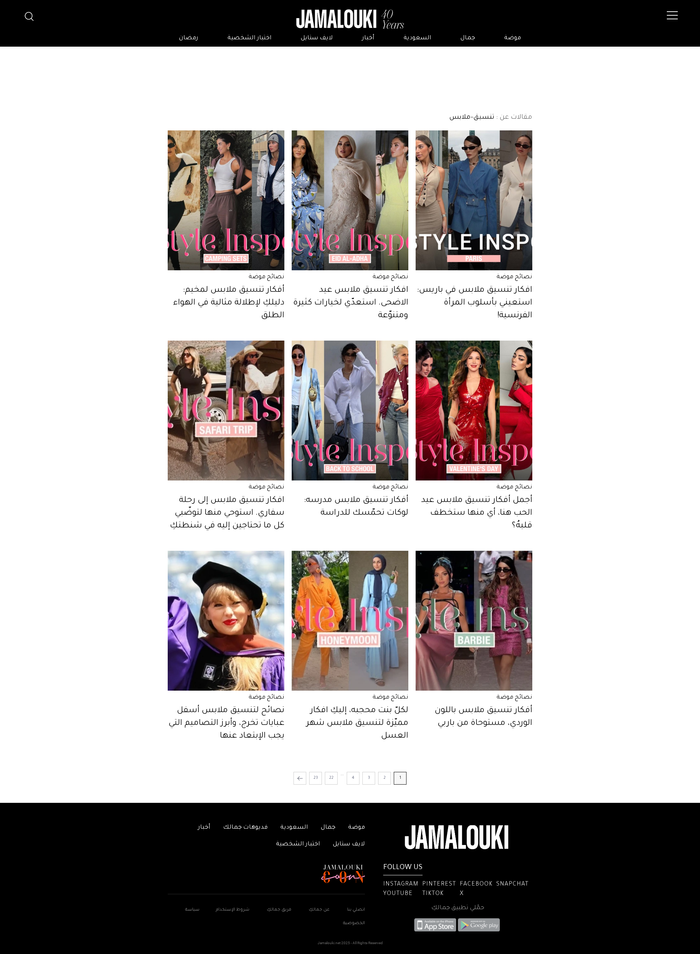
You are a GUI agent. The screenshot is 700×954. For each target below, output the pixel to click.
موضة (512, 38)
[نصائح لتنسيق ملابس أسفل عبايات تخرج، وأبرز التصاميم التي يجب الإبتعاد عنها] (226, 621)
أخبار (368, 38)
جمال (467, 38)
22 (331, 778)
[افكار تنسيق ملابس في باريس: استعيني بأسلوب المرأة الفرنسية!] (474, 200)
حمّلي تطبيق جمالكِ (457, 908)
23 (316, 778)
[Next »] (299, 778)
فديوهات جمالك (245, 827)
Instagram (401, 884)
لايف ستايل (317, 38)
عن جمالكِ (319, 910)
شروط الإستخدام (232, 910)
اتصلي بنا (356, 910)
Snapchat (512, 884)
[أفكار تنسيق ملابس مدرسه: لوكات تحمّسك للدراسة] (350, 410)
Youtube (398, 894)
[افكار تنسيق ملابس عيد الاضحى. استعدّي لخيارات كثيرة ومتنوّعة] (350, 200)
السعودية (417, 38)
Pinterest (439, 884)
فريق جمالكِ (279, 910)
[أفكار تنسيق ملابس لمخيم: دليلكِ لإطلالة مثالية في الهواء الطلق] (226, 200)
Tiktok (433, 894)
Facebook (476, 884)
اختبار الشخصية (250, 38)
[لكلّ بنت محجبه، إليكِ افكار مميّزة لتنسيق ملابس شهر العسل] (350, 621)
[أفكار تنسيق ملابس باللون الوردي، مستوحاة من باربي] (474, 621)
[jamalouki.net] (350, 19)
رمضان (188, 38)
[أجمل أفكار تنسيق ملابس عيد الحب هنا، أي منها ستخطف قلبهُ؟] (474, 410)
